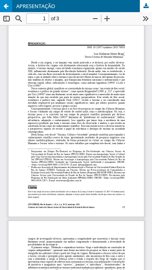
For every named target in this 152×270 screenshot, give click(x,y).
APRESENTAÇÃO (35, 6)
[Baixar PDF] (146, 6)
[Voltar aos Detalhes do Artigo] (6, 6)
